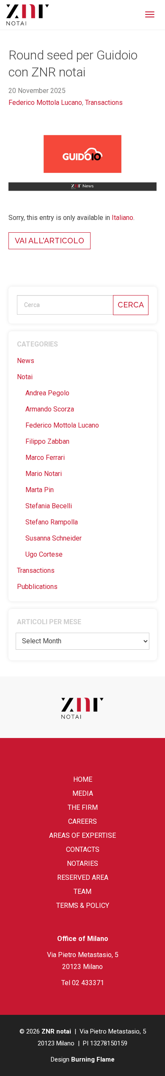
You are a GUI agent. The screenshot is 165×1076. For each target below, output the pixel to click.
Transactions (104, 103)
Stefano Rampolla (51, 522)
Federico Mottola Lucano (45, 103)
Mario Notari (43, 474)
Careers (82, 821)
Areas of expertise (82, 835)
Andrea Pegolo (47, 393)
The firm (83, 807)
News (25, 361)
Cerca (131, 304)
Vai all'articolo (49, 240)
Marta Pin (39, 490)
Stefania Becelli (48, 506)
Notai (25, 377)
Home (82, 779)
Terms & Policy (82, 905)
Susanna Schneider (53, 538)
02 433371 (88, 983)
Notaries (82, 863)
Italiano (122, 218)
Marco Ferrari (45, 457)
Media (82, 793)
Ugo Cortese (44, 554)
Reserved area (82, 877)
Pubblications (37, 587)
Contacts (82, 849)
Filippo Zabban (47, 441)
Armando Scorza (49, 409)
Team (82, 891)
